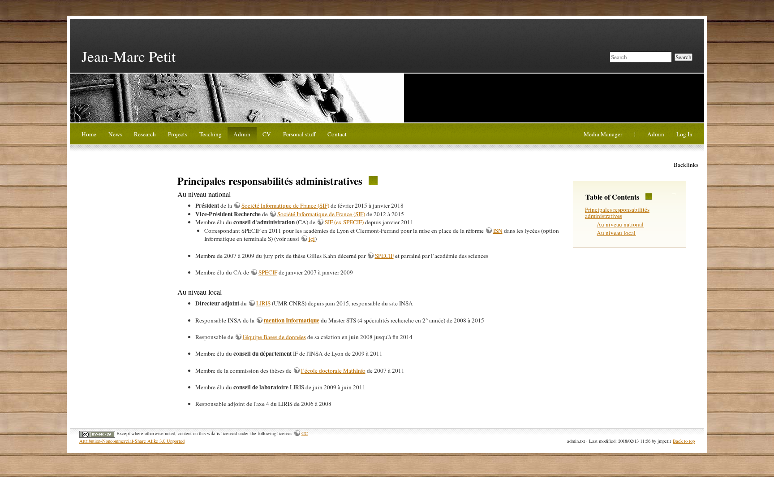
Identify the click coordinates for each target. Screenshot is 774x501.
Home (89, 134)
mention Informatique (291, 320)
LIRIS (263, 303)
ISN (498, 231)
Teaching (210, 134)
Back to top (684, 441)
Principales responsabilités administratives (617, 212)
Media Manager (603, 134)
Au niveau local (616, 233)
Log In (684, 134)
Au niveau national (620, 224)
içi (312, 239)
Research (145, 134)
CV (266, 134)
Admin (241, 134)
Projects (177, 134)
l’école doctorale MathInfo (333, 370)
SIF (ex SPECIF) (344, 222)
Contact (337, 134)
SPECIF (384, 256)
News (115, 134)
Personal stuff (299, 134)
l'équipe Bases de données (274, 337)
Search (683, 57)
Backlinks (686, 165)
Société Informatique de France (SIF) (285, 205)
